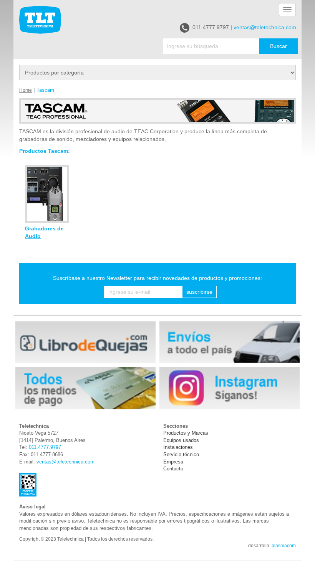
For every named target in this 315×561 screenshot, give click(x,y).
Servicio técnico (181, 454)
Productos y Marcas (185, 433)
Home (25, 90)
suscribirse (199, 292)
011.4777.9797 (210, 27)
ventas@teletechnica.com (265, 27)
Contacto (173, 469)
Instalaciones (178, 447)
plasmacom (284, 545)
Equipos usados (181, 440)
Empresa (173, 462)
